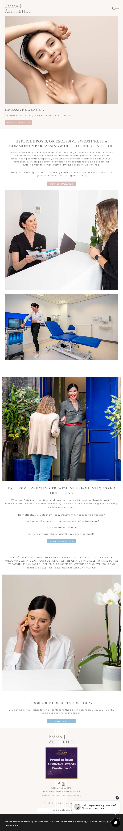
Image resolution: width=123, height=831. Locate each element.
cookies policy (106, 822)
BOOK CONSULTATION (61, 183)
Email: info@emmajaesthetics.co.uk (61, 791)
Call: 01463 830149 (61, 788)
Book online (61, 721)
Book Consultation (18, 122)
